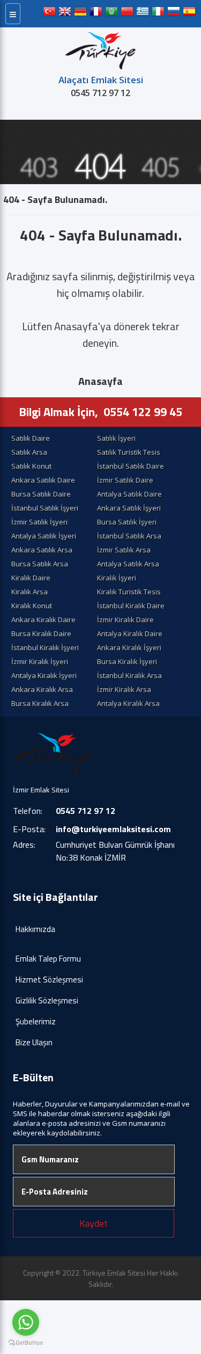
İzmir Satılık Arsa (124, 550)
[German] (80, 14)
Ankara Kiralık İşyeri (129, 647)
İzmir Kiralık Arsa (124, 689)
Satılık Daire (30, 438)
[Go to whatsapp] (25, 1322)
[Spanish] (189, 14)
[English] (64, 14)
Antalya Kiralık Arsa (128, 703)
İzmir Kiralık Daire (125, 619)
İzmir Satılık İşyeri (39, 522)
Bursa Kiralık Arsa (40, 703)
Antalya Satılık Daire (129, 494)
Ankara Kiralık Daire (43, 619)
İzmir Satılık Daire (125, 480)
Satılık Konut (31, 466)
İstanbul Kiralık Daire (131, 605)
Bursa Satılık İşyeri (127, 522)
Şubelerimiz (36, 1021)
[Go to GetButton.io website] (26, 1343)
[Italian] (158, 14)
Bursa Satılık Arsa (39, 564)
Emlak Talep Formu (48, 958)
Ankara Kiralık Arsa (42, 689)
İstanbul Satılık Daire (130, 466)
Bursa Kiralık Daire (41, 633)
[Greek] (142, 14)
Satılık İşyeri (116, 438)
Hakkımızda (35, 929)
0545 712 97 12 (100, 93)
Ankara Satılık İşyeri (129, 508)
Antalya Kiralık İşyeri (44, 675)
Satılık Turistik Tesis (128, 452)
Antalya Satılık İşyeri (43, 536)
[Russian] (173, 14)
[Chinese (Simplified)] (127, 14)
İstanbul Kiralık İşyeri (45, 647)
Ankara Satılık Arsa (41, 550)
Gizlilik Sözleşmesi (47, 1000)
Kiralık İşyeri (116, 578)
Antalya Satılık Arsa (128, 564)
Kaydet (93, 1223)
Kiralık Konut (31, 605)
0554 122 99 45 (142, 412)
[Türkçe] (49, 14)
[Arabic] (111, 14)
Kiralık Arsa (29, 591)
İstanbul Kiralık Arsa (129, 675)
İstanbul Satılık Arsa (129, 536)
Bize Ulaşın (34, 1042)
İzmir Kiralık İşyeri (39, 661)
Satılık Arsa (29, 452)
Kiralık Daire (30, 578)
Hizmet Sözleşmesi (49, 979)
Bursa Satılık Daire (41, 494)
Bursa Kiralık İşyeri (127, 661)
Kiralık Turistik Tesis (129, 591)
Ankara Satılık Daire (43, 480)
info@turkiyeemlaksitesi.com (113, 828)
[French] (96, 14)
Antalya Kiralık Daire (129, 633)
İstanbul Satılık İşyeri (44, 508)
